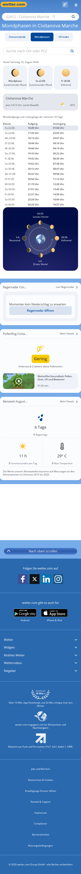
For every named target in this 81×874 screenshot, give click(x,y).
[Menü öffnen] (74, 4)
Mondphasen (42, 37)
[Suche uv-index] (71, 51)
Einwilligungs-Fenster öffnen (40, 791)
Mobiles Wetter (14, 655)
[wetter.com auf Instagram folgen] (58, 579)
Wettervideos (13, 663)
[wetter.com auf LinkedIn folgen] (46, 579)
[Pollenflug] (65, 4)
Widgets (9, 647)
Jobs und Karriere (40, 769)
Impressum (40, 812)
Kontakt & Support (41, 801)
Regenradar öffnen (40, 310)
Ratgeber (10, 671)
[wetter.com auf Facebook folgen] (23, 579)
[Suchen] (72, 16)
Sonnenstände (17, 37)
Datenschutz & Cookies (40, 780)
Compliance (40, 823)
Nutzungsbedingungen (40, 845)
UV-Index (64, 37)
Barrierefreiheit (40, 834)
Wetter (8, 640)
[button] (40, 640)
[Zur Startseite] (15, 4)
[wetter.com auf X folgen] (35, 580)
